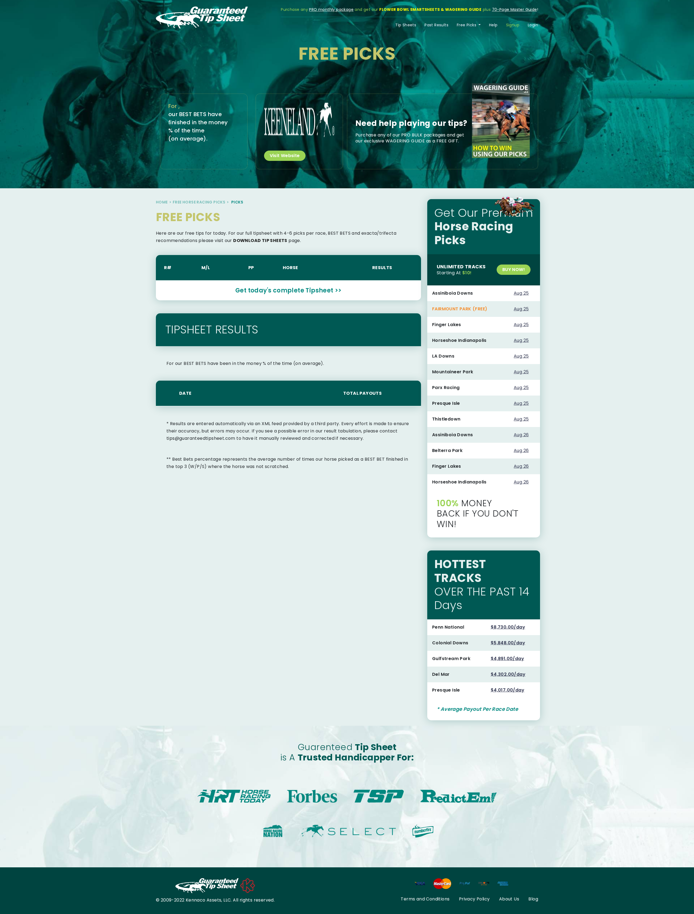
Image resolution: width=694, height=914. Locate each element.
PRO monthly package (331, 9)
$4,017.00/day (507, 690)
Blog (533, 899)
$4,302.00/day (508, 674)
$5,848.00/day (508, 643)
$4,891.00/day (507, 658)
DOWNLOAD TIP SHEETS (260, 240)
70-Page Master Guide (514, 9)
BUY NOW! (513, 269)
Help (493, 25)
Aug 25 (521, 293)
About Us (509, 899)
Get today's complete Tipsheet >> (288, 290)
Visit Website (285, 155)
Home (162, 202)
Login (533, 25)
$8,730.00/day (508, 627)
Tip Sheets (405, 25)
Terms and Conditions (425, 899)
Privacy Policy (474, 899)
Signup (512, 25)
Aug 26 (521, 435)
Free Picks (467, 25)
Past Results (436, 25)
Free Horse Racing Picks (199, 202)
